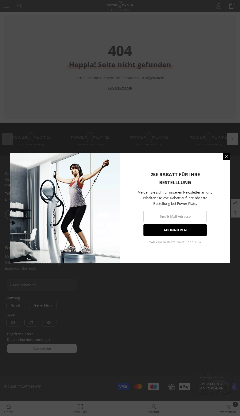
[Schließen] (226, 156)
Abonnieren (175, 230)
